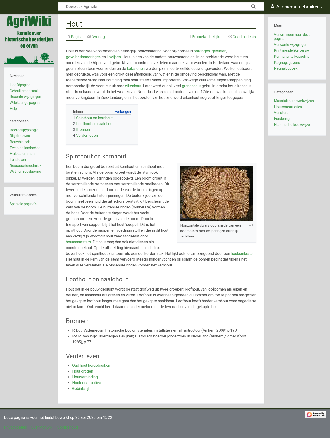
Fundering (282, 118)
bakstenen (136, 68)
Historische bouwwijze (292, 124)
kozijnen (114, 57)
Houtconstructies (86, 383)
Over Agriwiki (42, 427)
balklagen (202, 51)
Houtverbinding (85, 377)
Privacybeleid (15, 427)
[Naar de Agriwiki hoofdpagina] (29, 39)
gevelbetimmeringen (83, 57)
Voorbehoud (67, 427)
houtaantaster (242, 253)
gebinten (219, 51)
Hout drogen (82, 371)
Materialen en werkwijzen (294, 101)
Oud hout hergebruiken (91, 365)
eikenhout (133, 86)
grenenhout (191, 86)
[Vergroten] (250, 225)
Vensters (281, 112)
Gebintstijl (80, 388)
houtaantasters (78, 242)
